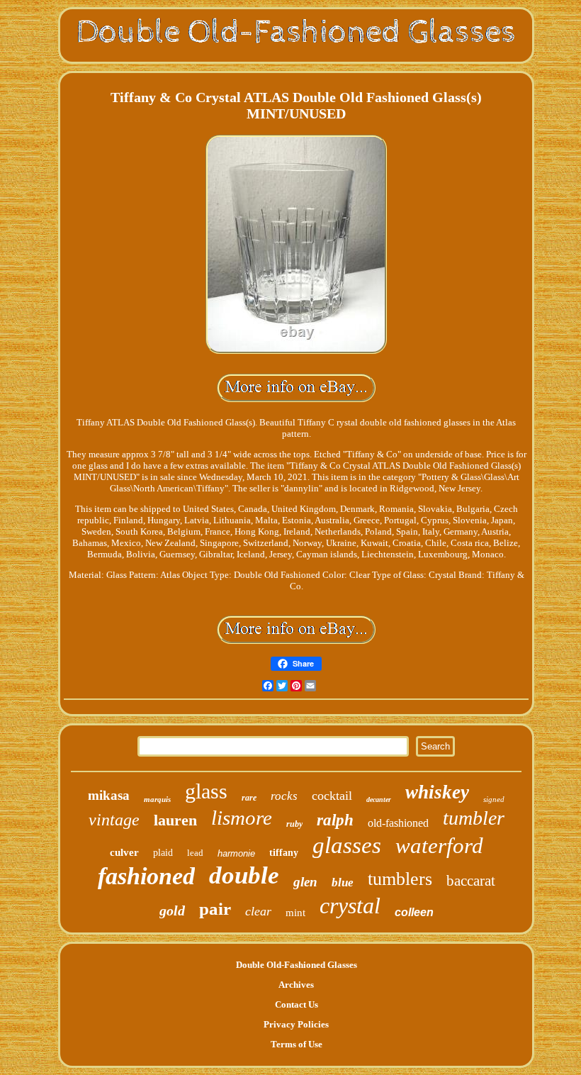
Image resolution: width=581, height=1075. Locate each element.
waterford (439, 845)
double (244, 875)
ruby (294, 824)
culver (124, 852)
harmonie (236, 853)
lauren (175, 820)
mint (295, 912)
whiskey (437, 792)
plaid (163, 852)
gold (172, 910)
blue (343, 882)
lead (195, 852)
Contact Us (296, 1004)
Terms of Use (296, 1044)
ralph (335, 820)
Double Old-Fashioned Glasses (296, 964)
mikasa (109, 795)
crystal (350, 905)
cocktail (332, 796)
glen (305, 881)
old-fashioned (398, 823)
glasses (346, 845)
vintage (114, 820)
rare (249, 798)
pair (215, 908)
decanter (378, 799)
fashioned (146, 876)
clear (258, 911)
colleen (414, 912)
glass (206, 791)
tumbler (473, 818)
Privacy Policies (296, 1024)
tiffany (283, 852)
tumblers (400, 879)
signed (493, 799)
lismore (241, 817)
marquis (157, 799)
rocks (284, 796)
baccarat (470, 880)
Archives (296, 984)
